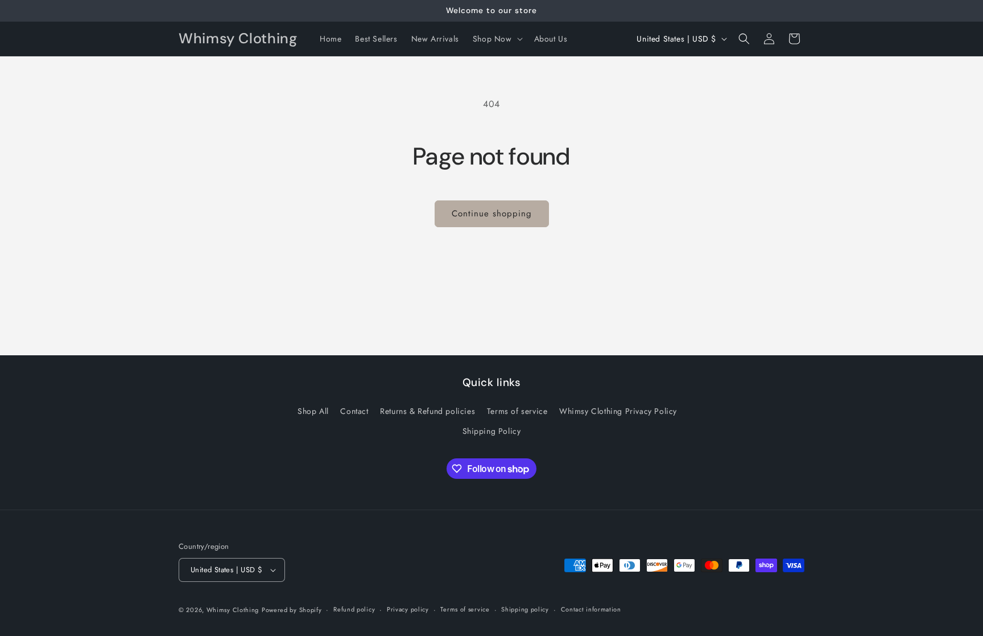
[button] (496, 39)
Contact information (591, 609)
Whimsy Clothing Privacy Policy (618, 411)
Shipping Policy (491, 431)
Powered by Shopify (292, 609)
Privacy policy (408, 609)
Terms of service (517, 411)
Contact (354, 411)
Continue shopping (492, 213)
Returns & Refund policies (427, 411)
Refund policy (354, 609)
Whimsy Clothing (232, 609)
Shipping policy (525, 609)
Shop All (313, 411)
